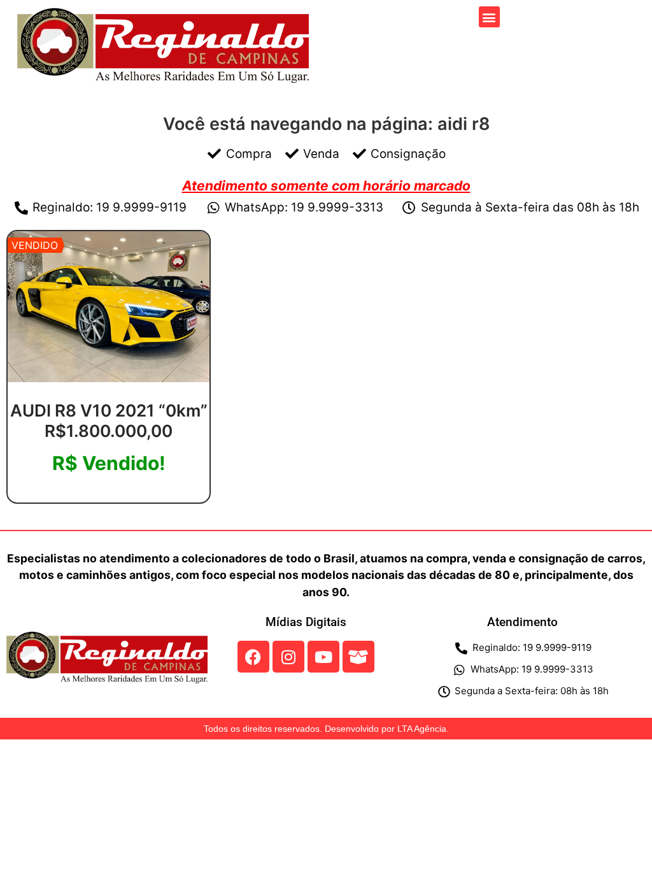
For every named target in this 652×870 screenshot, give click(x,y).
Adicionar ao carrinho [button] (108, 498)
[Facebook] (253, 657)
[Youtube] (323, 657)
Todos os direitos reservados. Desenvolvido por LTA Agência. (326, 729)
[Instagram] (288, 657)
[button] (489, 16)
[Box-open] (358, 657)
